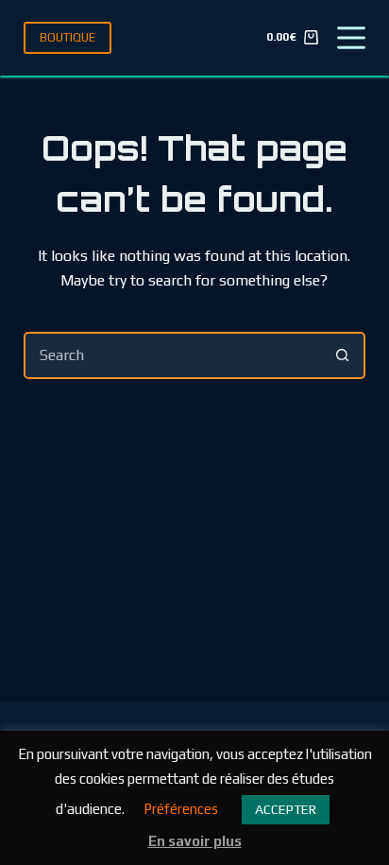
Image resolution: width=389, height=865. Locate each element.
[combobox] (173, 355)
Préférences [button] (181, 809)
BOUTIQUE (67, 37)
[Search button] (342, 355)
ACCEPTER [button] (285, 809)
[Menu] (351, 38)
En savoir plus (195, 841)
